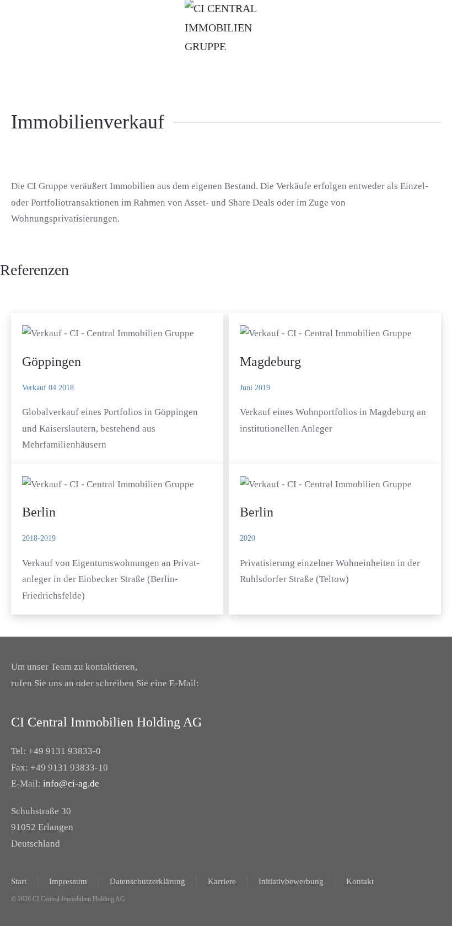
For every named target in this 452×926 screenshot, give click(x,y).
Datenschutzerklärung (147, 881)
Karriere (222, 881)
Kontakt (360, 881)
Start (18, 881)
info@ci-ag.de (71, 783)
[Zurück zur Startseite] (226, 27)
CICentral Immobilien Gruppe (212, 64)
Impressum (68, 881)
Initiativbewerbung (291, 881)
